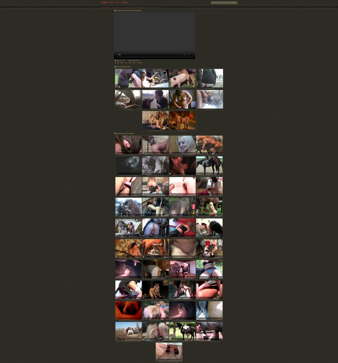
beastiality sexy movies (140, 7)
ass (126, 62)
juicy (130, 62)
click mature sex (116, 7)
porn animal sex (105, 7)
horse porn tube (153, 7)
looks (134, 62)
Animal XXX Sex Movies (114, 2)
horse (122, 62)
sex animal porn (127, 7)
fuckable (139, 62)
